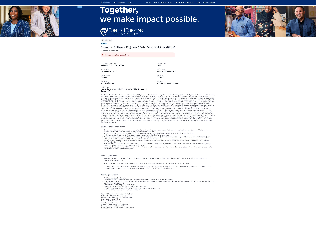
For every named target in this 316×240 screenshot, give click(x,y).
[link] (105, 2)
